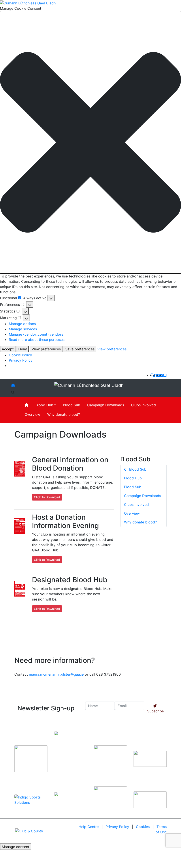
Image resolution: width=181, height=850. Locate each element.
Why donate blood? (63, 414)
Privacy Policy (20, 360)
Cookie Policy (20, 355)
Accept (8, 349)
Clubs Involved (143, 405)
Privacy (117, 826)
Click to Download (47, 497)
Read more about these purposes (36, 339)
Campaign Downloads (105, 405)
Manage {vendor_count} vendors (36, 334)
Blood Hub (133, 478)
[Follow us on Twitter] (158, 375)
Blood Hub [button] (44, 405)
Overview (32, 414)
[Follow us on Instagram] (161, 375)
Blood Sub (71, 405)
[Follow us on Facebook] (155, 375)
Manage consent (15, 846)
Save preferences (79, 349)
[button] (90, 142)
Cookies (143, 826)
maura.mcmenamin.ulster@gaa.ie (56, 674)
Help (89, 826)
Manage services (23, 329)
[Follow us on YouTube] (164, 375)
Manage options (22, 324)
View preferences (46, 349)
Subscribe (155, 711)
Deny (22, 349)
